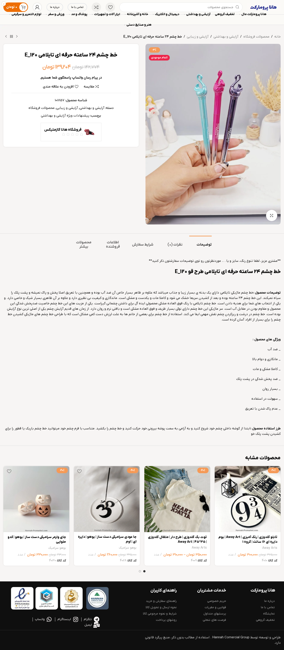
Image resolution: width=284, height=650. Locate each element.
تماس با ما (77, 7)
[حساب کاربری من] (37, 7)
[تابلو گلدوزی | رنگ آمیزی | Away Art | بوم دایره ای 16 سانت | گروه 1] (248, 499)
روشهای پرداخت (166, 620)
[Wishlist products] (110, 7)
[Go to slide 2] (140, 571)
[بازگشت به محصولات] (11, 36)
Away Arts (269, 548)
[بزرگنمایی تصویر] (271, 215)
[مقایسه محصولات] (96, 7)
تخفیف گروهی (265, 620)
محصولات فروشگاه (256, 36)
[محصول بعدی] (6, 36)
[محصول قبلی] (17, 36)
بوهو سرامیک (127, 548)
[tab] (200, 242)
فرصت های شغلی (214, 620)
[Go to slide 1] (144, 571)
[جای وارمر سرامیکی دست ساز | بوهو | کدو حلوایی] (36, 499)
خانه (277, 36)
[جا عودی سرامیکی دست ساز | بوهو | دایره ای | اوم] (107, 499)
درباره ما (54, 7)
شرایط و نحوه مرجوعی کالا (160, 614)
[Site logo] (264, 7)
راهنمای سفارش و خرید (161, 601)
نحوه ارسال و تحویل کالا (161, 607)
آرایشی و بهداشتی (226, 36)
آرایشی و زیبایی (198, 36)
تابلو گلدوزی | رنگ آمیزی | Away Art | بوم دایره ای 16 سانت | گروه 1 (247, 539)
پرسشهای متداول (214, 614)
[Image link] (97, 598)
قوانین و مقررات (215, 607)
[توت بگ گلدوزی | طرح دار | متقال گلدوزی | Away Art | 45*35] (177, 499)
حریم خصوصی (216, 601)
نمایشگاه (269, 614)
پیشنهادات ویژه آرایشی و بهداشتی (65, 115)
